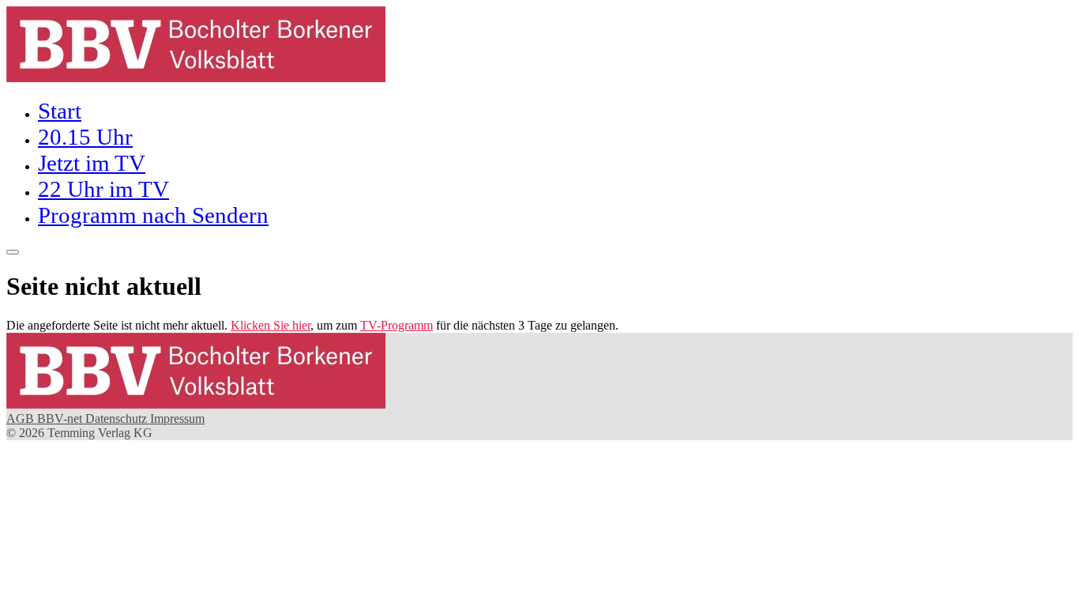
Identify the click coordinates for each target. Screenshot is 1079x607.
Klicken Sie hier (270, 325)
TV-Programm (396, 325)
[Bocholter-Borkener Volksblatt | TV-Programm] (195, 78)
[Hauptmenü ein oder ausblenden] (12, 252)
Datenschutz (117, 418)
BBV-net (61, 418)
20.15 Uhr (85, 136)
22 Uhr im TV (103, 189)
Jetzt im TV (91, 162)
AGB (21, 418)
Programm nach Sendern (153, 215)
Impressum (177, 418)
